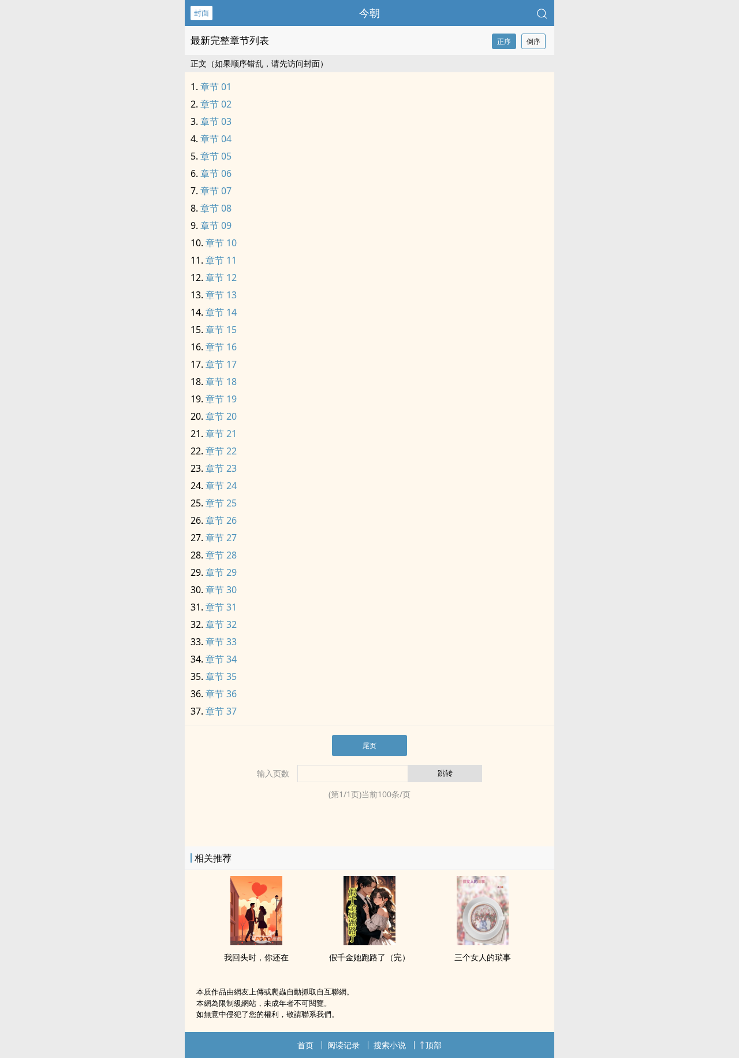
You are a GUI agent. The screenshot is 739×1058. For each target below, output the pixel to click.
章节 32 (221, 624)
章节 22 (221, 451)
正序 (504, 41)
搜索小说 (390, 1044)
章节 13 (221, 294)
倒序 (533, 41)
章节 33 (221, 641)
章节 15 (221, 329)
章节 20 (221, 416)
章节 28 (221, 555)
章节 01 (216, 86)
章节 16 (221, 347)
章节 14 (221, 312)
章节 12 (221, 277)
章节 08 (216, 208)
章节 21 (221, 433)
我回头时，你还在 (256, 957)
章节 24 (221, 485)
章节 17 (221, 364)
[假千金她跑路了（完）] (369, 941)
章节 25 (221, 503)
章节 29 (221, 572)
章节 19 (221, 399)
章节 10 (221, 242)
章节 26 (221, 520)
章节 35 (221, 676)
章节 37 (221, 711)
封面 (201, 13)
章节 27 (221, 537)
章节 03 (216, 121)
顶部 (434, 1044)
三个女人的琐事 (482, 957)
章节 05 (216, 156)
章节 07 (216, 190)
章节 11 (221, 260)
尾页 (369, 745)
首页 (305, 1044)
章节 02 (216, 104)
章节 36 (221, 693)
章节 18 (221, 381)
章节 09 (216, 225)
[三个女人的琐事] (483, 941)
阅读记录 (343, 1044)
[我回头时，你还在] (256, 941)
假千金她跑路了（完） (369, 957)
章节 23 (221, 468)
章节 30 (221, 589)
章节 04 (216, 138)
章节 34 (221, 659)
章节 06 (216, 173)
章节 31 (221, 607)
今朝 (369, 13)
